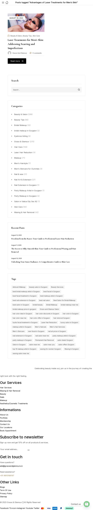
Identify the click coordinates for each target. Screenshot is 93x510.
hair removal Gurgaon (62, 318)
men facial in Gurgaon (36, 331)
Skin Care (18, 207)
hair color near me (19, 318)
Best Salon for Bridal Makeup (64, 300)
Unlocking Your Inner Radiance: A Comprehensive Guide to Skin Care (40, 262)
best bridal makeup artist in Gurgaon (26, 291)
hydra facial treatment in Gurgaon (25, 322)
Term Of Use (5, 490)
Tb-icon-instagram (17, 508)
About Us (4, 415)
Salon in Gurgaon (19, 345)
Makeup (17, 158)
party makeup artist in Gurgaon (64, 336)
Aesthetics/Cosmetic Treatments (14, 403)
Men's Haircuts (40, 327)
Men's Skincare (18, 331)
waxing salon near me (21, 353)
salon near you (49, 345)
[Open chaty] (87, 504)
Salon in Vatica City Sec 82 (25, 201)
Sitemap (3, 496)
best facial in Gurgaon (51, 291)
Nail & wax (18, 174)
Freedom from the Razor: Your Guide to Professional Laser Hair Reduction (42, 238)
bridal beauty (38, 305)
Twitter (37, 508)
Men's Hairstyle (21, 163)
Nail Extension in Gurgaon (25, 185)
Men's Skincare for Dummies (26, 169)
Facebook (4, 508)
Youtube (30, 508)
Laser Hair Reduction (23, 152)
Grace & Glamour (21, 141)
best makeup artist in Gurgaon (51, 296)
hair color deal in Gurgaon (22, 314)
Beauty (3, 394)
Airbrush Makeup (19, 287)
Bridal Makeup (20, 125)
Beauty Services (57, 287)
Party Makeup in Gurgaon (25, 196)
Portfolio (3, 418)
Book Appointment (8, 430)
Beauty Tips (19, 120)
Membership (5, 421)
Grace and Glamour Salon (49, 309)
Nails (2, 397)
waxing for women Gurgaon (50, 349)
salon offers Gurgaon (66, 345)
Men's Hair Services (57, 327)
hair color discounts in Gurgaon (47, 314)
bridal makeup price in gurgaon (24, 309)
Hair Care (18, 147)
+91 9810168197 (7, 475)
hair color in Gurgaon (70, 314)
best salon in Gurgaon (21, 305)
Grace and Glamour (19, 53)
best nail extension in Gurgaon (24, 300)
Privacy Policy (6, 493)
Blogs (2, 487)
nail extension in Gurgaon (22, 336)
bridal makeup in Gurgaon (25, 131)
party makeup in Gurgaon (22, 340)
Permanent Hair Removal (44, 340)
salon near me (34, 345)
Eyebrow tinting (21, 136)
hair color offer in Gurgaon (40, 318)
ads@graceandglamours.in (11, 466)
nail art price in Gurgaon (57, 331)
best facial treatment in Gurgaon (25, 296)
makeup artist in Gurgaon (22, 327)
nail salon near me (42, 336)
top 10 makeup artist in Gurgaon (24, 349)
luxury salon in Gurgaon (69, 322)
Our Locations (6, 427)
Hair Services (6, 387)
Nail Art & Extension (22, 180)
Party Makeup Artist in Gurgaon (28, 190)
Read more (15, 61)
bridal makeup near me (69, 305)
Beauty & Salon (20, 114)
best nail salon (44, 300)
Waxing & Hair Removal (24, 212)
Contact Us (5, 424)
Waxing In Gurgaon (72, 349)
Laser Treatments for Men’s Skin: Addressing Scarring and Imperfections (26, 44)
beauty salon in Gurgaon (38, 287)
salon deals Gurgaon (65, 340)
